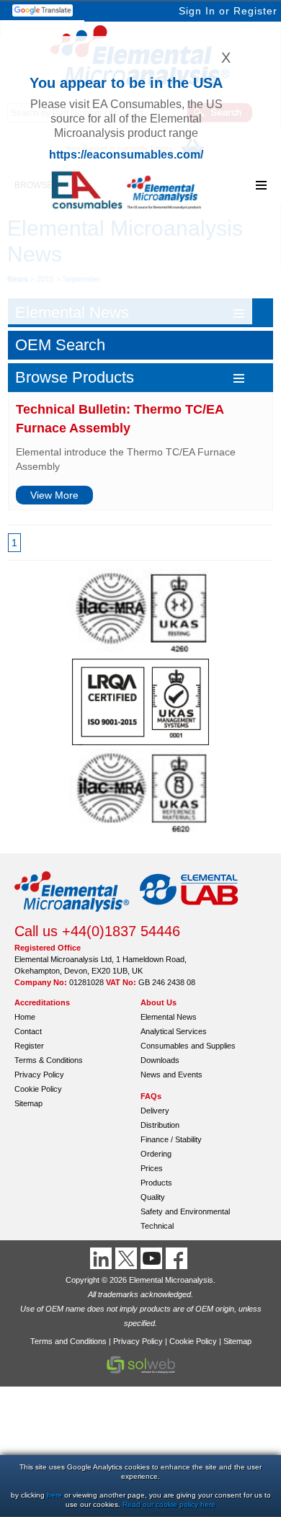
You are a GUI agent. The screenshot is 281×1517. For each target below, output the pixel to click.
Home (24, 1017)
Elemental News (168, 1017)
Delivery (154, 1110)
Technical (157, 1226)
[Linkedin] (102, 1258)
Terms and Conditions (68, 1341)
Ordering (155, 1153)
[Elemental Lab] (189, 916)
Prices (151, 1168)
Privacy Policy (39, 1074)
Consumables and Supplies (188, 1045)
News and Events (171, 1074)
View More (54, 495)
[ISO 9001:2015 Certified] (140, 741)
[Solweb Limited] (141, 1372)
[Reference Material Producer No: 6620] (140, 831)
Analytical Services (173, 1031)
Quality (152, 1197)
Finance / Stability (171, 1139)
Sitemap (28, 1103)
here (54, 1495)
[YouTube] (153, 1258)
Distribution (159, 1125)
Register (255, 11)
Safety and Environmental (185, 1211)
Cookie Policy (38, 1089)
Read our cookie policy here (168, 1504)
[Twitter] (127, 1258)
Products (156, 1182)
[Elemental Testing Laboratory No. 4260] (140, 651)
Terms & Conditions (48, 1060)
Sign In (197, 11)
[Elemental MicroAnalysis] (72, 916)
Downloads (159, 1060)
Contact (28, 1031)
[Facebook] (178, 1258)
